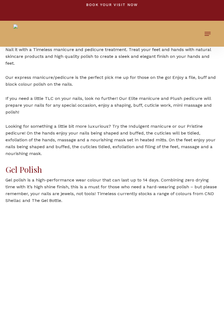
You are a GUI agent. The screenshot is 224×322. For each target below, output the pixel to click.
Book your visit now (112, 5)
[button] (208, 34)
